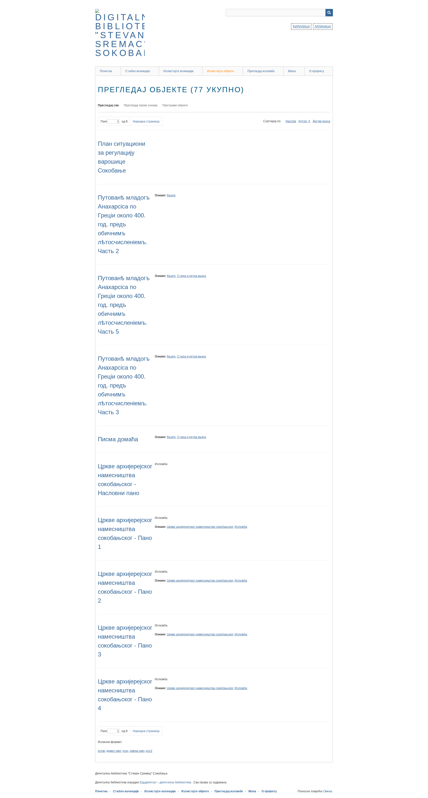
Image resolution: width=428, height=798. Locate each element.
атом (101, 751)
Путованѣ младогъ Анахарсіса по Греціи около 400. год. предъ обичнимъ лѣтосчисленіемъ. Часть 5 (124, 305)
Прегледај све (108, 105)
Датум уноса (321, 121)
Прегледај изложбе (261, 71)
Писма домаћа (118, 439)
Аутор (303, 121)
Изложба (241, 527)
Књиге (171, 195)
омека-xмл (137, 751)
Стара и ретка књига (191, 276)
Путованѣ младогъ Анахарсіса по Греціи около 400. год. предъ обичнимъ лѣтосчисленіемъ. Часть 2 (124, 224)
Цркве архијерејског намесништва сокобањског (200, 527)
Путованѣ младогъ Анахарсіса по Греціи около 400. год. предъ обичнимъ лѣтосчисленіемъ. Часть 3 (124, 385)
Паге (104, 121)
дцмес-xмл (113, 751)
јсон (125, 751)
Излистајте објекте (220, 71)
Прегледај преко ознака (141, 105)
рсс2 (149, 751)
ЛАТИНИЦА (323, 26)
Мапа (292, 71)
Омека (327, 791)
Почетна (106, 71)
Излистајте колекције (178, 71)
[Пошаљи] (329, 12)
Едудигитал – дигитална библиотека (166, 782)
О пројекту (316, 71)
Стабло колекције (137, 71)
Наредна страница (146, 121)
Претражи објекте (175, 105)
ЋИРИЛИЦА (301, 26)
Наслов (291, 121)
